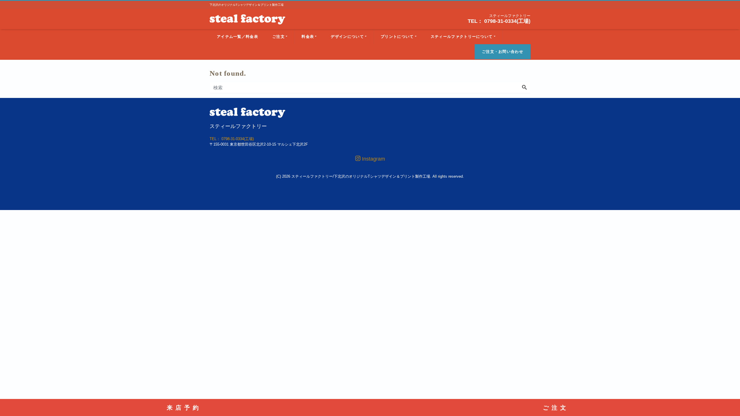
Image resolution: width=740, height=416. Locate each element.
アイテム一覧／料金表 (237, 36)
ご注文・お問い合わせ (502, 51)
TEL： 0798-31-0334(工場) (499, 21)
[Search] (524, 88)
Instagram (372, 159)
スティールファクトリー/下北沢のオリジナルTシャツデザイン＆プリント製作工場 (360, 176)
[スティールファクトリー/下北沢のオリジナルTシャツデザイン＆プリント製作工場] (247, 19)
